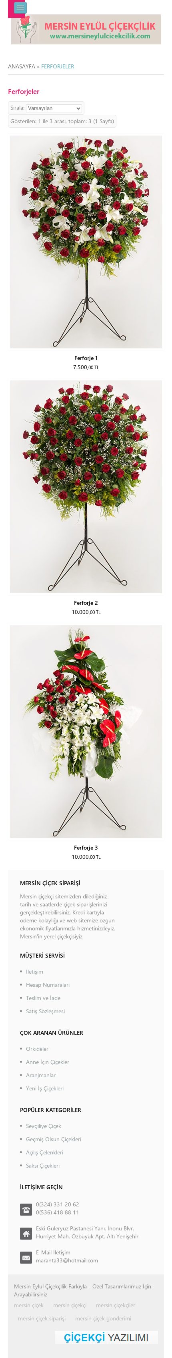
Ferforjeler (57, 66)
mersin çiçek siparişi (42, 1318)
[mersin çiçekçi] (86, 28)
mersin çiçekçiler (115, 1305)
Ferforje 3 (86, 847)
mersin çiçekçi (69, 1305)
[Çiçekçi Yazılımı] (106, 1336)
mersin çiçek (29, 1305)
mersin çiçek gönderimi (103, 1318)
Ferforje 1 (86, 358)
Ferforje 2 (86, 602)
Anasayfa (21, 66)
